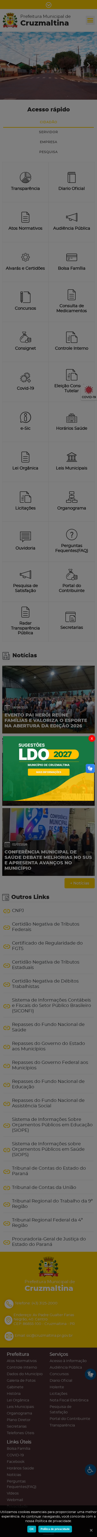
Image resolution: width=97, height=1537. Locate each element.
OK (32, 1529)
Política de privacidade (55, 1529)
